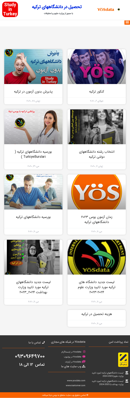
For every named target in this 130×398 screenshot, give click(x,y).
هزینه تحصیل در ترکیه (96, 314)
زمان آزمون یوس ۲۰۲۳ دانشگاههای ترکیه (96, 219)
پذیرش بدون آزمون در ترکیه (33, 91)
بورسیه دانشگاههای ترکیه (33, 217)
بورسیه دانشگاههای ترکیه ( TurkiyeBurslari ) (33, 154)
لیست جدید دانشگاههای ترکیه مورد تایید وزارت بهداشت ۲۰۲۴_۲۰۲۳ (33, 287)
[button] (127, 22)
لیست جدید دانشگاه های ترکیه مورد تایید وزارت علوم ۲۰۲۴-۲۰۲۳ (96, 287)
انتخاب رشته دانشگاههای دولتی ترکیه (96, 154)
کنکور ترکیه (96, 91)
